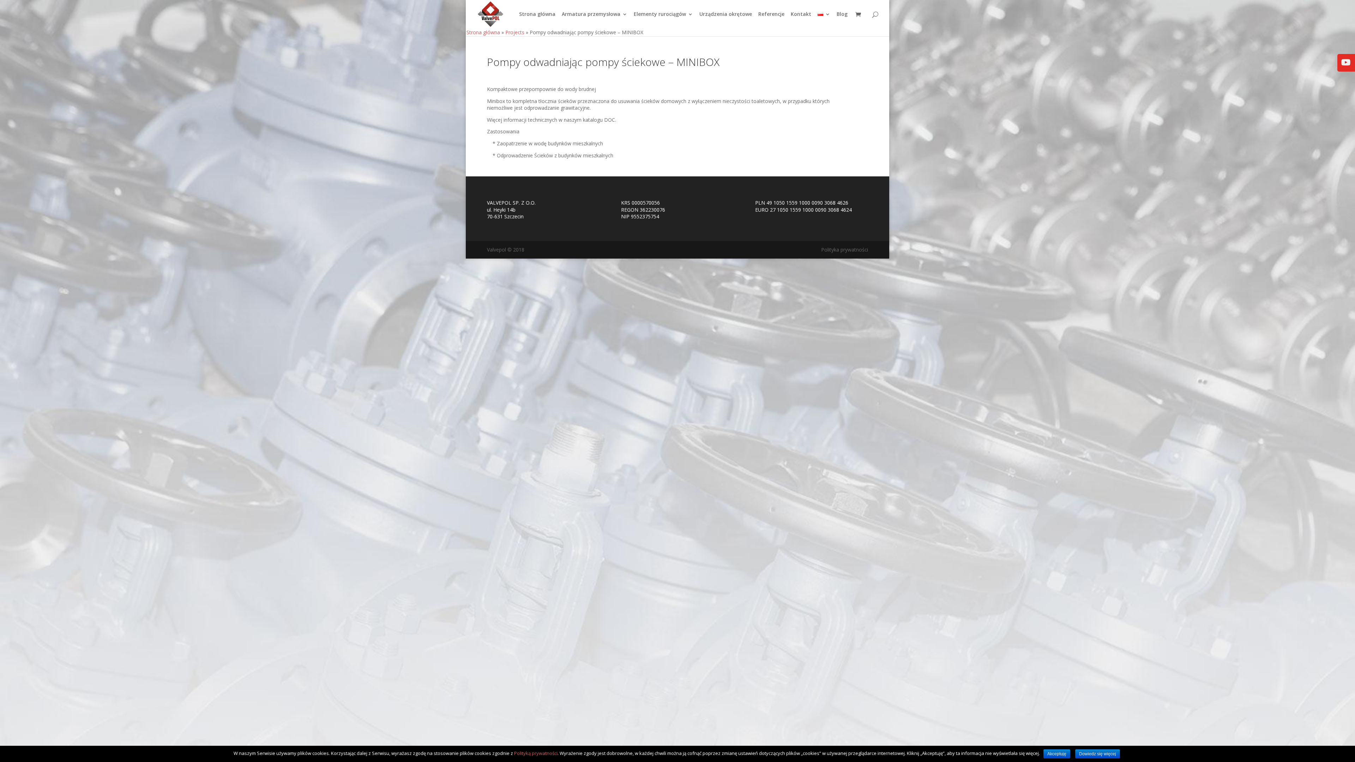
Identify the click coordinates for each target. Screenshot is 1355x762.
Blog (842, 14)
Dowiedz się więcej (1097, 753)
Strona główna (537, 14)
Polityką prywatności (536, 753)
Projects (514, 32)
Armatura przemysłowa (591, 14)
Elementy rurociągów (660, 14)
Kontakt (801, 14)
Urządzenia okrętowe (725, 14)
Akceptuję (1056, 753)
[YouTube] (1346, 67)
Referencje (771, 14)
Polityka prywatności (844, 249)
